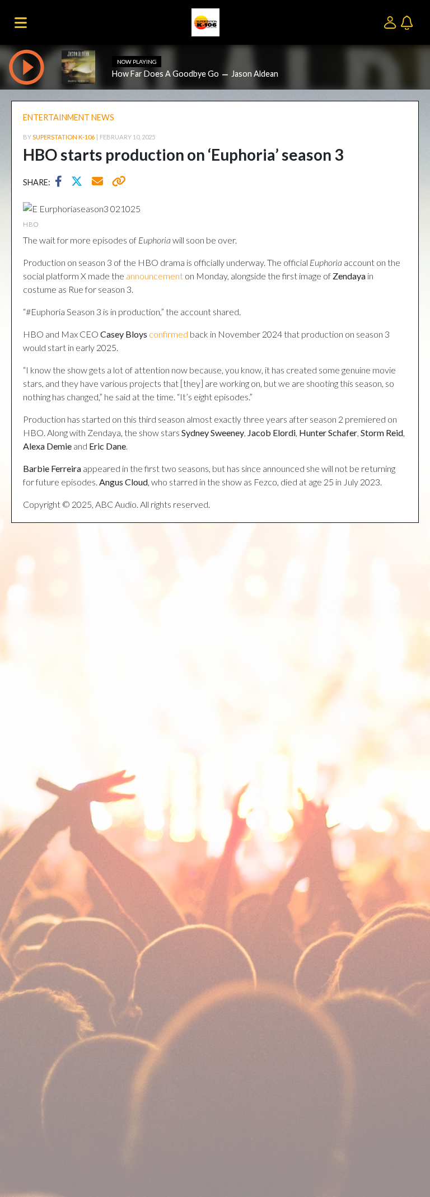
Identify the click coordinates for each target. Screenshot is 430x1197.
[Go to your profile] (392, 21)
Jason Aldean (254, 73)
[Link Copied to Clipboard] (117, 182)
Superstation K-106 (63, 137)
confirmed (168, 334)
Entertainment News (68, 117)
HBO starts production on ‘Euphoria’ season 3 (183, 154)
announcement (154, 275)
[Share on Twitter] (79, 182)
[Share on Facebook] (61, 182)
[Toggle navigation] (21, 22)
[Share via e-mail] (98, 182)
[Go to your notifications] (408, 21)
